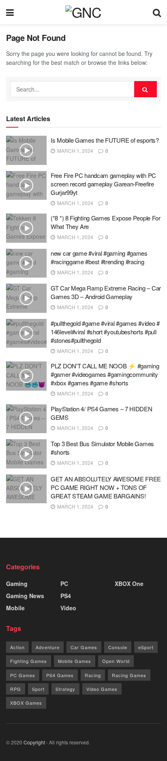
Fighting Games (28, 661)
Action (17, 647)
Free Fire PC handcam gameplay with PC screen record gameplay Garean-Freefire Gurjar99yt (103, 184)
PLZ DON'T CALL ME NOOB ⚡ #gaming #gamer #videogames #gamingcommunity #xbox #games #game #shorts (105, 374)
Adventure (48, 647)
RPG (15, 689)
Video (68, 608)
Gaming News (25, 596)
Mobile (15, 608)
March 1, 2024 (74, 150)
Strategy (65, 689)
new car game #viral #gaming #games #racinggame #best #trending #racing (99, 257)
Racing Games (129, 675)
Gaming (17, 583)
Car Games (84, 647)
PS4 (65, 596)
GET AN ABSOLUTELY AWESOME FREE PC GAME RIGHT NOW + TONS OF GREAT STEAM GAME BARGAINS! (106, 487)
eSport (146, 647)
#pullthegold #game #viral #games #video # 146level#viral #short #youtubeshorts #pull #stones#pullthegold (105, 331)
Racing (93, 675)
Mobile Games (74, 661)
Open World (116, 661)
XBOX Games (26, 702)
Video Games (102, 689)
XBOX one (129, 583)
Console (117, 647)
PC (64, 583)
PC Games (22, 675)
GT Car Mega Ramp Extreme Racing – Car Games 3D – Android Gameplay (106, 292)
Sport (38, 689)
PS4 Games (60, 675)
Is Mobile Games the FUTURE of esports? (105, 140)
